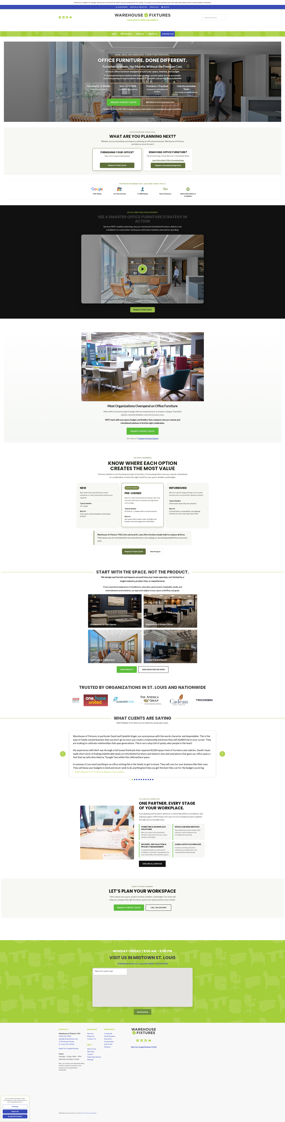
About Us (91, 1036)
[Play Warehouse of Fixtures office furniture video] (142, 269)
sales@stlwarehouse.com (68, 1039)
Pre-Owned (126, 34)
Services (90, 1033)
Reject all (15, 1111)
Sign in (133, 7)
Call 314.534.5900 (158, 907)
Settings (15, 1107)
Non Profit (108, 1044)
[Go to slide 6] (143, 779)
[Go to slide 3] (136, 779)
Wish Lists (154, 7)
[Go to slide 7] (146, 779)
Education (108, 1039)
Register (143, 7)
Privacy (82, 1113)
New (114, 34)
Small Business (109, 1036)
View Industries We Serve (153, 669)
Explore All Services (152, 864)
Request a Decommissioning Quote (168, 165)
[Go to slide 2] (222, 754)
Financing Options (94, 1057)
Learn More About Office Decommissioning (168, 160)
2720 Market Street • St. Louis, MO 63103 (135, 963)
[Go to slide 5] (141, 779)
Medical (107, 1047)
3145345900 (122, 7)
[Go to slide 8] (148, 779)
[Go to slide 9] (150, 779)
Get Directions (142, 1012)
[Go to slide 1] (132, 779)
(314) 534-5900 (65, 1036)
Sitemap (90, 1059)
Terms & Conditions (91, 1113)
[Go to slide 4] (139, 779)
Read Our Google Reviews (69, 1048)
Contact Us (167, 34)
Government (109, 1041)
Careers (90, 1054)
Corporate (108, 1033)
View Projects (155, 552)
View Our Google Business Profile (144, 1047)
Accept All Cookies (15, 1116)
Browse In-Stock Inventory (160, 102)
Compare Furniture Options (148, 438)
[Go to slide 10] (63, 754)
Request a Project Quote (123, 102)
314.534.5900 (162, 963)
